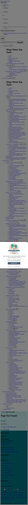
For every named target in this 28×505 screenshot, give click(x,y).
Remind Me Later (16, 266)
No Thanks (10, 266)
